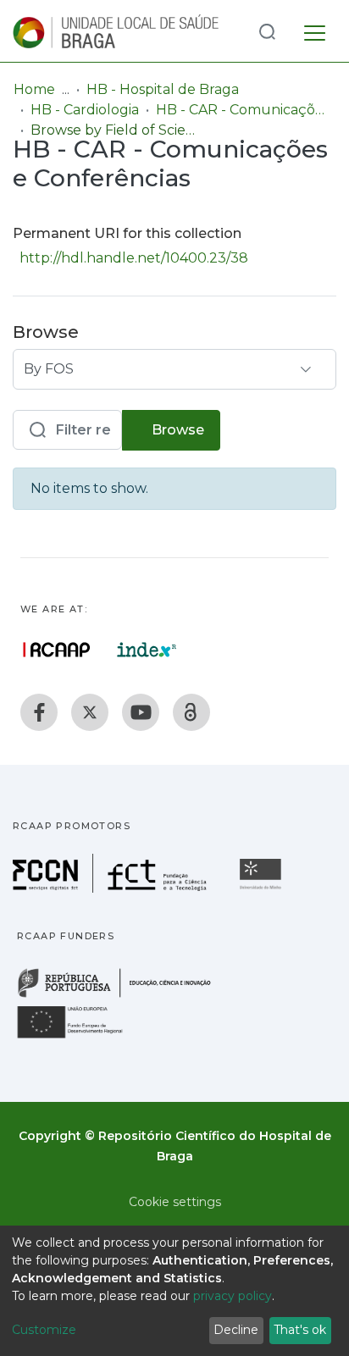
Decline (235, 1329)
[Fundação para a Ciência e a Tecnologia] (112, 888)
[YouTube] (140, 712)
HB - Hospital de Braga (162, 89)
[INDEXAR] (147, 649)
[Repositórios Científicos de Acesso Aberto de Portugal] (56, 649)
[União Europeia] (79, 1037)
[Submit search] (266, 31)
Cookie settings (175, 1201)
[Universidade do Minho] (262, 888)
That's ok (300, 1329)
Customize (44, 1329)
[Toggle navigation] (314, 30)
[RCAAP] (191, 712)
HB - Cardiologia (84, 110)
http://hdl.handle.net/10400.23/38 (133, 258)
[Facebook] (39, 712)
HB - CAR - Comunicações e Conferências (240, 110)
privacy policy (232, 1295)
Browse (176, 430)
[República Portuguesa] (123, 996)
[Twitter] (89, 712)
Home (34, 89)
